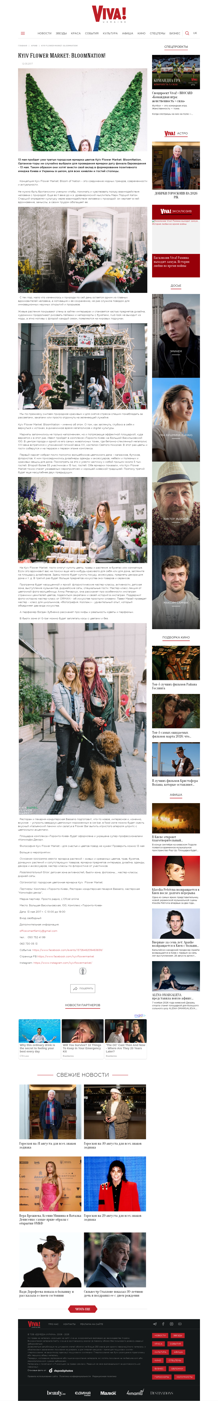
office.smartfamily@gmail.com (38, 931)
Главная (22, 46)
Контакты (69, 1324)
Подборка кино (176, 637)
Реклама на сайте (91, 1324)
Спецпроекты (176, 47)
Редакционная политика (104, 1376)
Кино (158, 1360)
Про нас (53, 1324)
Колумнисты (184, 1377)
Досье (176, 286)
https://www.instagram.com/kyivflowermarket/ (63, 962)
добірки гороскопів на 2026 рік (176, 195)
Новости (160, 1335)
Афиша (176, 795)
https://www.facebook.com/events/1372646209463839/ (67, 950)
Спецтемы (175, 1360)
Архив (34, 46)
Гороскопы (162, 1377)
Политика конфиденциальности (75, 1376)
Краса (158, 1344)
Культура (160, 1352)
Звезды (177, 1335)
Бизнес (159, 1368)
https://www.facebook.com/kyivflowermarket (65, 956)
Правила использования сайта (43, 1376)
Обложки (177, 1368)
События (175, 1344)
